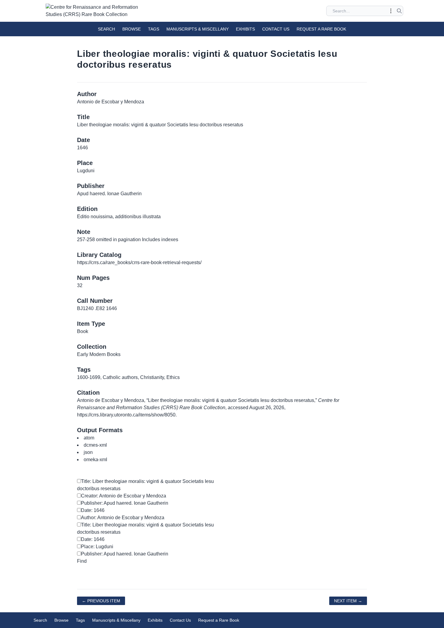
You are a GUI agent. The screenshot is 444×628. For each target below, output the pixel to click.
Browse (131, 29)
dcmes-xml (95, 445)
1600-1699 (88, 377)
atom (89, 437)
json (88, 452)
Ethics (173, 377)
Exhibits (245, 29)
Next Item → (348, 600)
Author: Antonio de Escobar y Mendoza (122, 517)
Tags (153, 29)
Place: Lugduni (97, 546)
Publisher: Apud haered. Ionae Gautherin (124, 503)
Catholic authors (120, 377)
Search (106, 29)
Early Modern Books (99, 354)
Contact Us (275, 29)
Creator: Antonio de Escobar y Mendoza (123, 495)
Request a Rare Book (321, 29)
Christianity (152, 377)
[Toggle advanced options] (390, 11)
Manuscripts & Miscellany (197, 29)
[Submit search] (399, 10)
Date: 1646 (93, 510)
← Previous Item (101, 600)
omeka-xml (95, 459)
